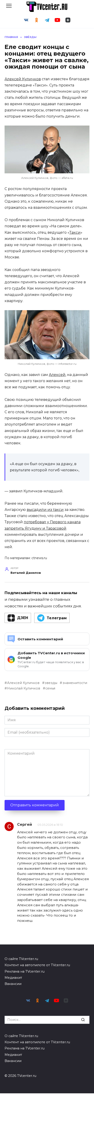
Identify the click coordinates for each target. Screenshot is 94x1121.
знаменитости (75, 683)
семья (50, 688)
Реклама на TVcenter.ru (24, 971)
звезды (51, 683)
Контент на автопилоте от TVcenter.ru (37, 965)
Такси (75, 232)
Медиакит (13, 978)
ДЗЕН (22, 618)
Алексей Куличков (23, 79)
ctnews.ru (39, 558)
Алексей (57, 375)
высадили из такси (45, 509)
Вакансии (13, 984)
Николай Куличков (23, 688)
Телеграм (57, 618)
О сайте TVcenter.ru (21, 959)
